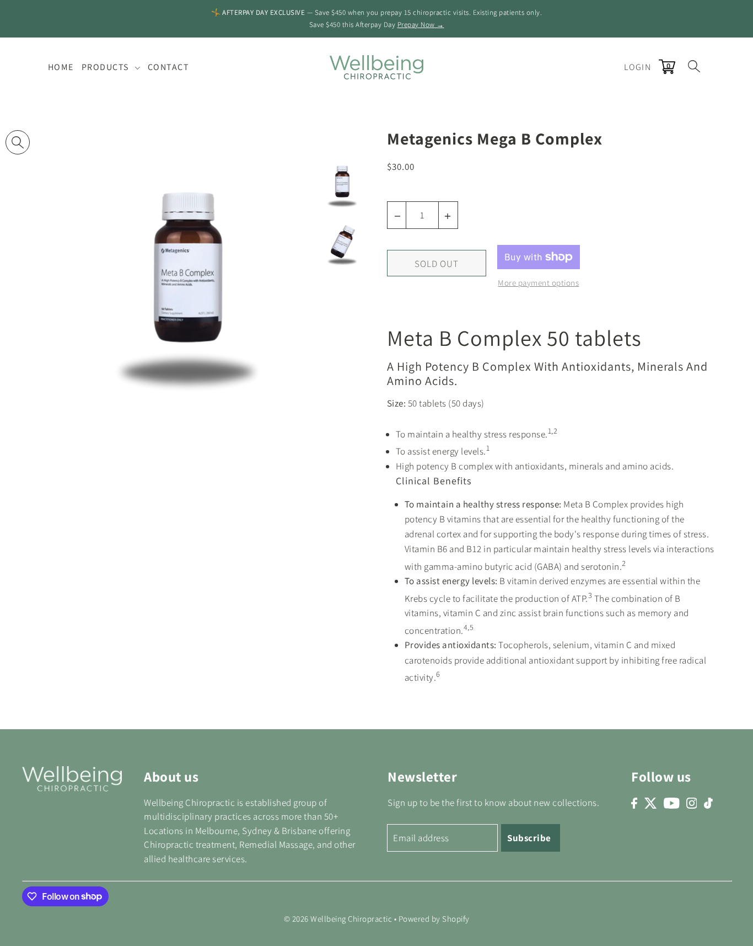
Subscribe (529, 838)
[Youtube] (672, 803)
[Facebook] (634, 803)
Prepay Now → (420, 24)
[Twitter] (650, 803)
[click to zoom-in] (18, 142)
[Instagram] (691, 803)
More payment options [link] (538, 282)
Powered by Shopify (434, 918)
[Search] (694, 65)
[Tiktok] (708, 803)
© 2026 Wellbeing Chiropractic (338, 918)
